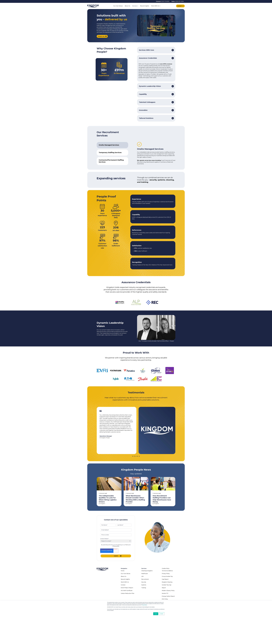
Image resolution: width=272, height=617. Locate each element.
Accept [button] (155, 613)
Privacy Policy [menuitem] (166, 573)
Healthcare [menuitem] (144, 573)
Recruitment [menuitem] (145, 579)
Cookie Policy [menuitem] (165, 568)
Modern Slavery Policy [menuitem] (168, 590)
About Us (127, 6)
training (144, 182)
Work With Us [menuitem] (125, 582)
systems (161, 180)
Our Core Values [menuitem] (125, 573)
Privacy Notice (144, 604)
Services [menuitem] (143, 568)
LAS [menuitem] (142, 576)
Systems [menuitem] (143, 585)
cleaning (170, 180)
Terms (126, 544)
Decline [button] (161, 613)
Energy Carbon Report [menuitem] (168, 596)
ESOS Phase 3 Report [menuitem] (127, 587)
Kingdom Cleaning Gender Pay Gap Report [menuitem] (167, 584)
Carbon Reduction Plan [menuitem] (127, 593)
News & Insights (144, 6)
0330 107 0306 (179, 1)
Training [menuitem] (143, 587)
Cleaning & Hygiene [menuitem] (147, 570)
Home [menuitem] (122, 570)
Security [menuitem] (143, 582)
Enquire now (101, 36)
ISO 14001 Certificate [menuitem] (126, 590)
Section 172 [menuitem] (165, 593)
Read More (109, 491)
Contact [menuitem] (123, 585)
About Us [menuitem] (123, 576)
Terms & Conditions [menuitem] (167, 570)
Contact (179, 6)
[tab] (112, 145)
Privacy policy (115, 546)
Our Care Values (118, 6)
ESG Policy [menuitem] (165, 599)
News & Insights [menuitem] (125, 579)
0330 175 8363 (165, 1)
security (153, 180)
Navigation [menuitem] (124, 568)
